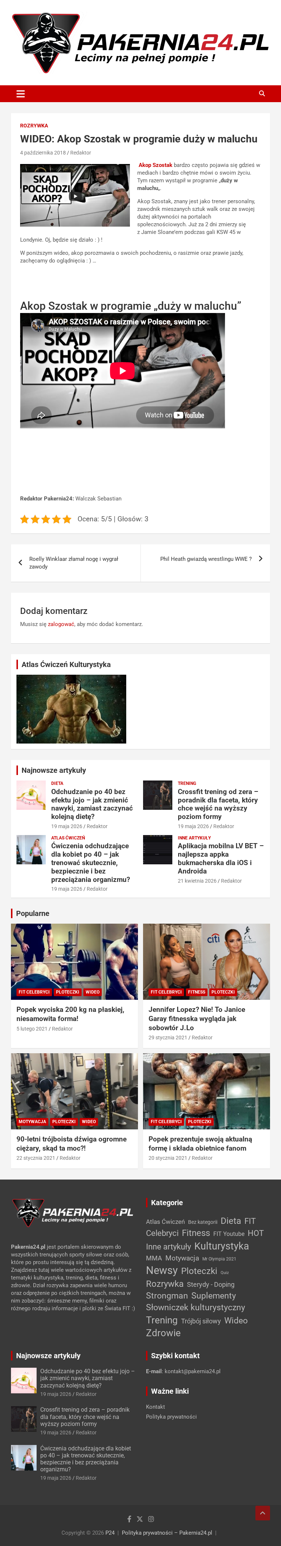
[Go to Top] (262, 1513)
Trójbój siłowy (201, 1321)
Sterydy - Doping (211, 1284)
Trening (187, 783)
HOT (256, 1233)
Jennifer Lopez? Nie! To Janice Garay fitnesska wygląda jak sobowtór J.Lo (197, 1018)
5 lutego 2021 (32, 1029)
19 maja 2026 (66, 826)
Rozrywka (34, 125)
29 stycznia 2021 (168, 1037)
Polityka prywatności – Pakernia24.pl (167, 1533)
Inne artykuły (194, 838)
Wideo (93, 992)
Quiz (225, 1272)
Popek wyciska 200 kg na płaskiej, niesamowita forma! (70, 1014)
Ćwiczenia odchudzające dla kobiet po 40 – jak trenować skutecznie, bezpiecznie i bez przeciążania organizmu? (90, 862)
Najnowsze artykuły (54, 770)
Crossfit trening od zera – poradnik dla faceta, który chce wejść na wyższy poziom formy (218, 804)
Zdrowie (163, 1332)
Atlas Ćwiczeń (68, 838)
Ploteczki (67, 992)
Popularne (32, 913)
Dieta (57, 783)
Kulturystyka (221, 1246)
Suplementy (213, 1296)
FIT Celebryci (34, 992)
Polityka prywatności (171, 1416)
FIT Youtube (228, 1233)
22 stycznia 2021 (35, 1158)
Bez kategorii (202, 1222)
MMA (154, 1258)
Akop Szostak (155, 165)
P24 (110, 1533)
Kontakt (155, 1407)
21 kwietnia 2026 (197, 881)
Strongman (167, 1296)
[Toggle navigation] (20, 93)
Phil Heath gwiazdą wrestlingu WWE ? (206, 559)
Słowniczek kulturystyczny (195, 1307)
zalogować (61, 624)
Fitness (196, 992)
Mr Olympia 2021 (219, 1259)
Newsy (162, 1270)
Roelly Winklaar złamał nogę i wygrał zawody (73, 563)
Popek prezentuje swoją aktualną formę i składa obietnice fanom (200, 1143)
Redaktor (80, 153)
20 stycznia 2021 (168, 1158)
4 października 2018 (43, 153)
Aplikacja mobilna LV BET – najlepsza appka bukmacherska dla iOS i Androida (221, 858)
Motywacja (32, 1121)
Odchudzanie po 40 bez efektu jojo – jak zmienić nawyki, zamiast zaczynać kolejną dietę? (92, 804)
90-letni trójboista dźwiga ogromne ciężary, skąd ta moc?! (71, 1143)
